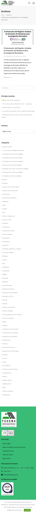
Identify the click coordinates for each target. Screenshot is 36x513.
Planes (4, 322)
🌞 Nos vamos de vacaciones (11, 100)
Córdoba (5, 223)
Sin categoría (6, 365)
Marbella (5, 282)
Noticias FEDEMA (7, 311)
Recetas (4, 344)
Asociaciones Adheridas (9, 198)
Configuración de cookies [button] (14, 510)
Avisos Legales (6, 443)
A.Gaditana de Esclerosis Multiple (12, 158)
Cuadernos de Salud (8, 230)
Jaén (3, 263)
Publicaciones (6, 340)
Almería (4, 179)
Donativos (5, 245)
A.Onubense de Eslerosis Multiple (12, 172)
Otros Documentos (8, 318)
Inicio (2, 15)
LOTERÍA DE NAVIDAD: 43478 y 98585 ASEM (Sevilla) (18, 111)
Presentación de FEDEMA (10, 333)
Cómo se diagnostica (8, 216)
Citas (3, 212)
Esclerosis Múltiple (8, 252)
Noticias (4, 300)
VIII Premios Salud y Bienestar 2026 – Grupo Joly (17, 104)
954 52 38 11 (7, 471)
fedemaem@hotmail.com (11, 475)
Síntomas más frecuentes (10, 369)
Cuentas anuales (7, 234)
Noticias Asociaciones (8, 307)
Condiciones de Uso (8, 451)
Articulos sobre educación (10, 190)
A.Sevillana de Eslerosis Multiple (11, 176)
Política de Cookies (7, 454)
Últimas (4, 376)
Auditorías (5, 201)
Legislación (5, 267)
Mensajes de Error (8, 296)
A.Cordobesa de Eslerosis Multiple (12, 154)
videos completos (7, 391)
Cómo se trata (6, 220)
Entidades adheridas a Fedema (11, 249)
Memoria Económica (8, 289)
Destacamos (6, 241)
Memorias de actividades (10, 292)
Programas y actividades (9, 336)
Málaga (4, 274)
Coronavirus (6, 227)
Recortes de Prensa (8, 347)
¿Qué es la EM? (7, 147)
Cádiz (4, 205)
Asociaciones (6, 194)
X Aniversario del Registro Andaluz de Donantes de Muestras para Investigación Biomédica (17, 50)
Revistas (5, 354)
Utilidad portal (6, 384)
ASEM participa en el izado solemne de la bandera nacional (16, 116)
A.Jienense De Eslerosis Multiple (12, 165)
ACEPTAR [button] (27, 510)
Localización (6, 271)
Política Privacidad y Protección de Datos (14, 447)
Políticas (4, 325)
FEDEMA (9, 56)
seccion (4, 358)
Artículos (5, 183)
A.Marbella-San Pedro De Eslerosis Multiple (15, 169)
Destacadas (6, 238)
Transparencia (6, 373)
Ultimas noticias (7, 380)
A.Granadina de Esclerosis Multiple (12, 161)
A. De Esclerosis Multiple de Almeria (13, 150)
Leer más (6, 77)
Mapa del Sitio (6, 458)
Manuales (5, 278)
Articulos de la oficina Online (10, 187)
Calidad (4, 209)
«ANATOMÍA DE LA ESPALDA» (11, 107)
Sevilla (4, 362)
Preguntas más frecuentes (10, 329)
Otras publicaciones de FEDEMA (12, 314)
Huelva (4, 260)
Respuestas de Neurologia (10, 351)
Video (4, 387)
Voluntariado (6, 395)
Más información (7, 285)
